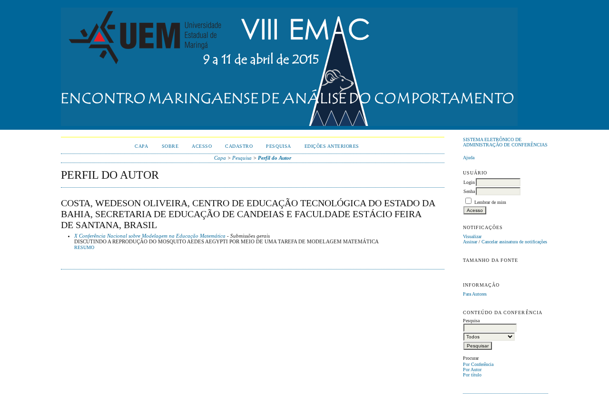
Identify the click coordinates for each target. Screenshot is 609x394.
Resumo (84, 247)
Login (469, 182)
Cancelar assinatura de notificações (514, 241)
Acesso (202, 146)
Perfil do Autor (274, 158)
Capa (141, 146)
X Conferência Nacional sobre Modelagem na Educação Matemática (150, 236)
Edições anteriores (331, 146)
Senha (469, 191)
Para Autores (475, 294)
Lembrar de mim (490, 202)
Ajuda (468, 157)
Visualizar (472, 236)
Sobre (170, 146)
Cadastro (239, 146)
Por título (472, 374)
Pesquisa (278, 146)
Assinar (470, 241)
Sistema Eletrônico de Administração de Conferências (505, 142)
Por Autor (472, 369)
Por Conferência (478, 364)
